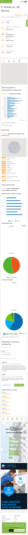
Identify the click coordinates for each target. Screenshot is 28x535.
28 (21, 17)
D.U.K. (15, 521)
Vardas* (10, 438)
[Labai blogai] (2, 393)
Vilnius (15, 517)
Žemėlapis (3, 17)
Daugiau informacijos (14, 527)
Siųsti (11, 457)
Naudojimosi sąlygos (6, 519)
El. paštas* (11, 442)
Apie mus (4, 515)
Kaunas (7, 17)
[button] (15, 147)
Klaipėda (3, 520)
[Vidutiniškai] (5, 393)
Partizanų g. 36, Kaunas (16, 363)
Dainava (12, 17)
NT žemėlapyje (17, 515)
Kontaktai (4, 517)
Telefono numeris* (13, 445)
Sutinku (11, 530)
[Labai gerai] (8, 393)
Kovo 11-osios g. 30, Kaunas (16, 376)
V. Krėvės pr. (17, 17)
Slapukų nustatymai (19, 530)
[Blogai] (3, 393)
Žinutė (10, 449)
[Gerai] (6, 393)
